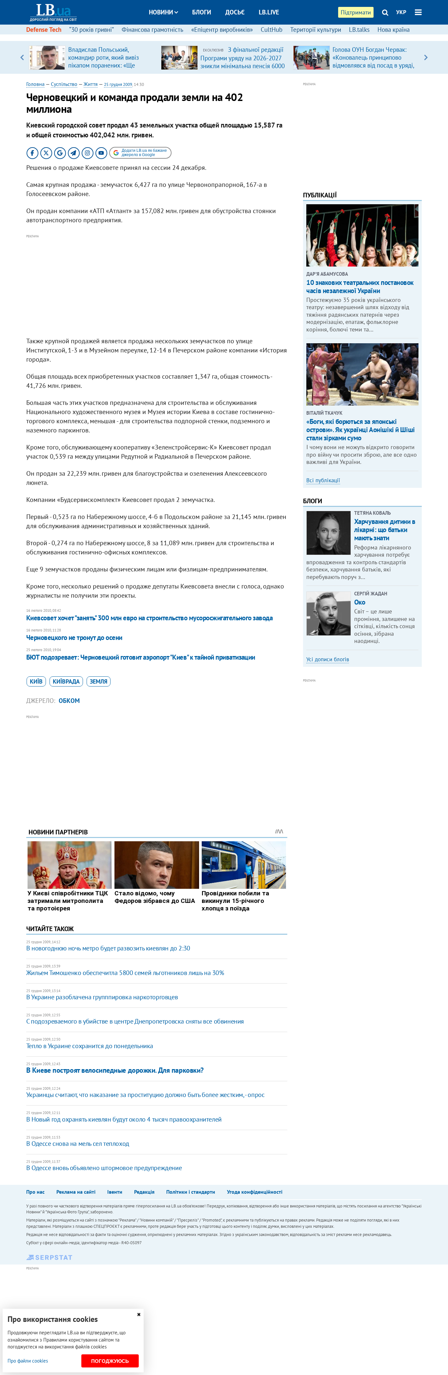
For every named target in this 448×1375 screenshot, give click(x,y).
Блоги (201, 12)
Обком (69, 701)
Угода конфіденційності (254, 1191)
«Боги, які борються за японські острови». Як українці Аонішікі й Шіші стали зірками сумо (360, 429)
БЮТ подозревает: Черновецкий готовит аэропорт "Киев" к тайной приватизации (140, 657)
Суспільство (64, 84)
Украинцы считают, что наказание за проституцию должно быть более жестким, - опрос (145, 1094)
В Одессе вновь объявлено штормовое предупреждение (104, 1168)
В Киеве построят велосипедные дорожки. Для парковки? (115, 1070)
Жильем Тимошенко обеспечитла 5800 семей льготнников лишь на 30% (125, 972)
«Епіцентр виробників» (222, 29)
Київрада (66, 681)
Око (359, 602)
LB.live (269, 12)
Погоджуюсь (110, 1361)
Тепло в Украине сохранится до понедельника (89, 1046)
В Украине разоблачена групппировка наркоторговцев (102, 997)
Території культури (315, 29)
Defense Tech (43, 29)
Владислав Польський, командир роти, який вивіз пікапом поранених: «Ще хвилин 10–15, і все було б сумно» (104, 65)
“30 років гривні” (91, 29)
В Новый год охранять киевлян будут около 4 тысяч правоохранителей (124, 1119)
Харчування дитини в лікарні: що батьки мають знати (385, 529)
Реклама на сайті (75, 1191)
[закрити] (138, 1314)
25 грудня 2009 (118, 84)
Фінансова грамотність (152, 29)
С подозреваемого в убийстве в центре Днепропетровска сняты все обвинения (135, 1021)
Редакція (144, 1191)
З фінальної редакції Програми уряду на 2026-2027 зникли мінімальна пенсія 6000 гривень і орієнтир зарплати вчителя (242, 66)
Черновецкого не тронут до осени (74, 637)
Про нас (35, 1191)
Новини (161, 12)
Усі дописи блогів (327, 659)
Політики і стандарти (190, 1191)
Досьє (235, 12)
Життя (91, 84)
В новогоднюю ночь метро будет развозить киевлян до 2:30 (108, 948)
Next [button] (426, 57)
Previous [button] (22, 57)
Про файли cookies (28, 1361)
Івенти (114, 1191)
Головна (35, 84)
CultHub (271, 29)
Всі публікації (323, 480)
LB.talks (359, 29)
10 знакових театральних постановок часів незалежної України (360, 286)
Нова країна (393, 29)
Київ (36, 681)
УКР (401, 12)
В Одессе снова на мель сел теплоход (77, 1143)
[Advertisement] (156, 286)
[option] (92, 57)
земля (98, 681)
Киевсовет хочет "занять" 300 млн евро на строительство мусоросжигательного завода (149, 617)
